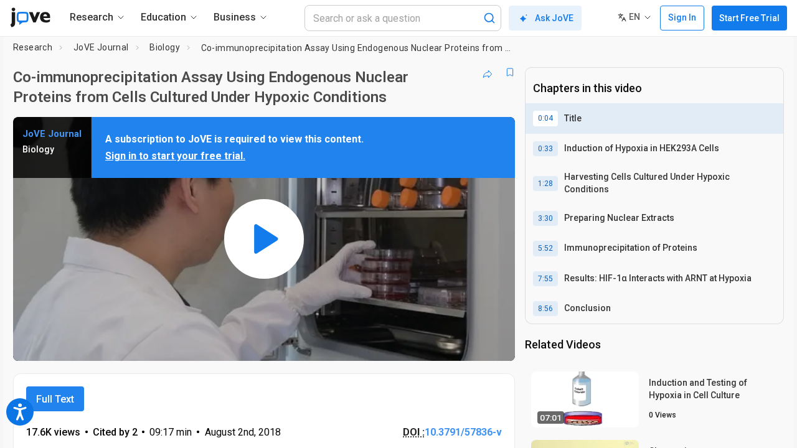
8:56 (545, 308)
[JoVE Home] (30, 17)
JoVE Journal (101, 47)
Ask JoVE (554, 18)
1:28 (545, 183)
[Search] (489, 18)
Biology (164, 47)
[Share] (488, 72)
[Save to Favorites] (510, 72)
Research (32, 47)
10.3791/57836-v (463, 432)
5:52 (545, 248)
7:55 (545, 278)
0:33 (545, 148)
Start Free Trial (749, 18)
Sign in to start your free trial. (175, 156)
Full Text (55, 399)
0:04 (545, 118)
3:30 (545, 218)
